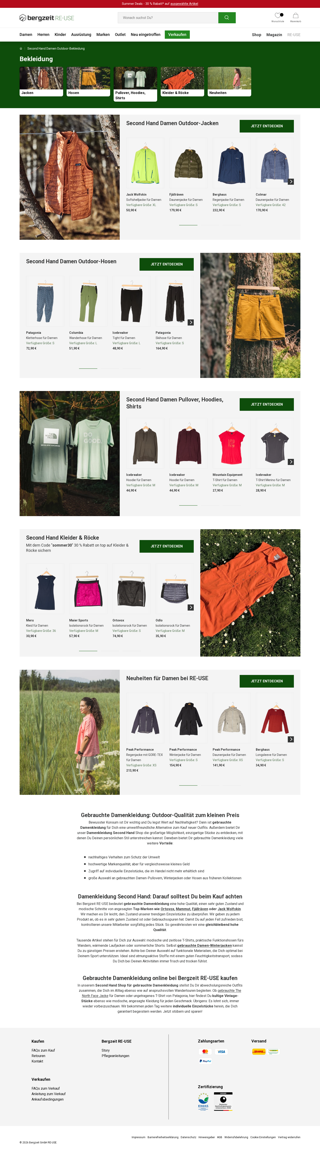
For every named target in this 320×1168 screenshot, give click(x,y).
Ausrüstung (81, 34)
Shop (256, 34)
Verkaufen (177, 34)
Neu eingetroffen (145, 34)
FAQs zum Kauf (43, 1050)
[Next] (291, 182)
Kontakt (37, 1061)
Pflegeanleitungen (115, 1056)
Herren (43, 34)
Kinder (60, 34)
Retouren (38, 1056)
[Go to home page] (21, 48)
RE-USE (293, 34)
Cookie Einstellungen (263, 1137)
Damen (26, 34)
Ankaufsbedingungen (48, 1099)
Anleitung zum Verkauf (49, 1094)
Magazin (274, 34)
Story (106, 1050)
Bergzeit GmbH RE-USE (43, 1142)
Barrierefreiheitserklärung (163, 1137)
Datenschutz (188, 1137)
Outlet (120, 34)
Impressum (138, 1137)
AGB (219, 1137)
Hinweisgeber (207, 1137)
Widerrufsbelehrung (236, 1137)
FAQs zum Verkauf (46, 1088)
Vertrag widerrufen (289, 1137)
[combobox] (177, 17)
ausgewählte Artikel (184, 4)
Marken (103, 34)
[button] (295, 18)
